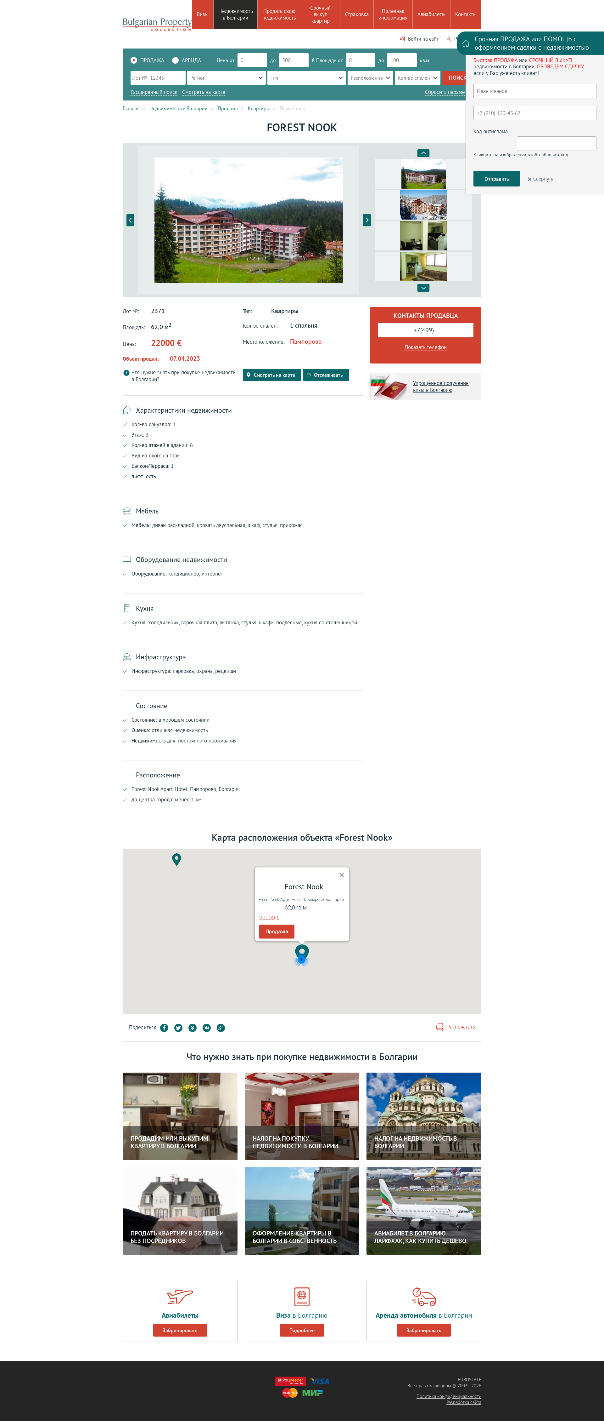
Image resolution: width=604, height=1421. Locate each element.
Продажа (277, 932)
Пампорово (306, 341)
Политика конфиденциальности (449, 1396)
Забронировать (180, 1330)
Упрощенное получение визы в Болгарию (441, 386)
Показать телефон (426, 347)
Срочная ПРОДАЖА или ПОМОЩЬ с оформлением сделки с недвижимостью (532, 43)
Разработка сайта (463, 1402)
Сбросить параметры (449, 92)
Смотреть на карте (203, 92)
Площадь (326, 60)
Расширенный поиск (154, 92)
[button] (302, 953)
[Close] (341, 875)
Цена (222, 60)
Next (367, 220)
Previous (130, 220)
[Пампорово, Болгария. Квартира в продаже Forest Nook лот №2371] (248, 220)
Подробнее (302, 1330)
